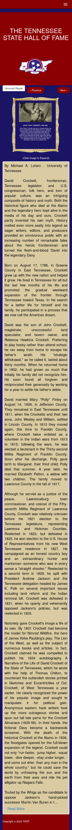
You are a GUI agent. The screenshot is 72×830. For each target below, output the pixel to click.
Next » (63, 90)
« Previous (35, 90)
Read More (16, 808)
